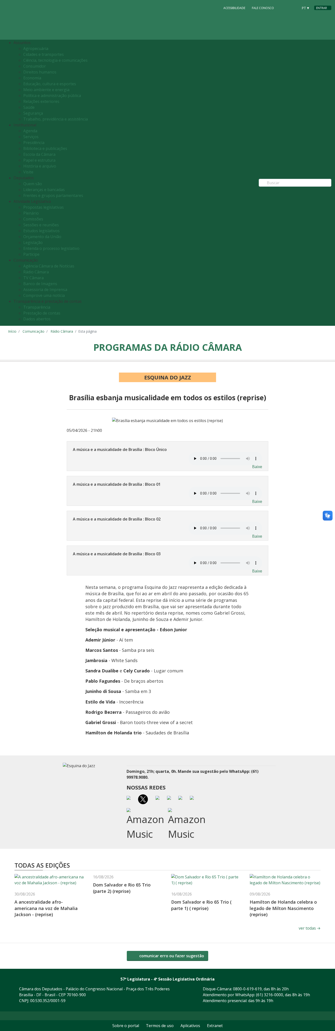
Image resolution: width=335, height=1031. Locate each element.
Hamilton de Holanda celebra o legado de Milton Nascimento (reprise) (283, 908)
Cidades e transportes (43, 54)
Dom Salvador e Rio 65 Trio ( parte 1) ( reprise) (201, 905)
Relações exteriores (41, 101)
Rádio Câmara (36, 272)
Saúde (29, 107)
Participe (31, 254)
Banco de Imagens (40, 283)
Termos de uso (160, 1025)
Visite (28, 172)
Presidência (33, 142)
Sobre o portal (125, 1025)
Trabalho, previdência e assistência (55, 119)
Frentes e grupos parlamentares (53, 195)
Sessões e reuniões (41, 225)
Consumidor (34, 66)
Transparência (36, 307)
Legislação (33, 242)
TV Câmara (33, 277)
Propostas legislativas (43, 207)
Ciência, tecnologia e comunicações (55, 60)
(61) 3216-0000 (269, 994)
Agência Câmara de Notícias (48, 266)
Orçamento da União (42, 236)
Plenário (31, 213)
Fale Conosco (263, 8)
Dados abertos (37, 319)
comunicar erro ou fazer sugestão (171, 955)
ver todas (310, 928)
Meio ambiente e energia (46, 89)
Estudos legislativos (41, 230)
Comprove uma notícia (44, 295)
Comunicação (33, 331)
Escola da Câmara (39, 154)
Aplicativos (190, 1025)
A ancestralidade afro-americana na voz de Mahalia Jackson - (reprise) (46, 908)
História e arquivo (39, 166)
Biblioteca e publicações (45, 148)
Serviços (31, 136)
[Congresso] (284, 7)
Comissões (33, 219)
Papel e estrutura (39, 160)
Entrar (321, 8)
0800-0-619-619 (247, 989)
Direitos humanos (39, 72)
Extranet (215, 1025)
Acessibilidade (234, 8)
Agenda (30, 130)
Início (12, 331)
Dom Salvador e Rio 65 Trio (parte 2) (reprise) (122, 888)
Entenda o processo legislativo (51, 248)
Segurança (33, 113)
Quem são (32, 183)
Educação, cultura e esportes (49, 83)
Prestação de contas (41, 313)
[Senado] (293, 7)
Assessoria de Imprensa (45, 289)
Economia (32, 78)
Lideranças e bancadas (44, 189)
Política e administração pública (52, 95)
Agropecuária (35, 48)
